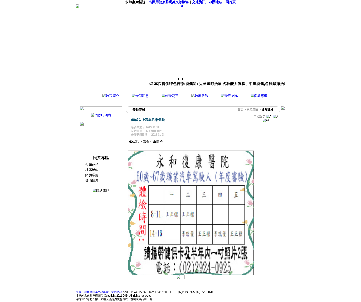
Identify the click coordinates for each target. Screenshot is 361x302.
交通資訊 (199, 2)
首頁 (240, 109)
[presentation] (178, 79)
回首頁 (231, 2)
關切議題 (92, 175)
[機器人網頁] (101, 135)
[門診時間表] (101, 115)
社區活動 (92, 170)
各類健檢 (92, 164)
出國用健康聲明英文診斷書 (169, 2)
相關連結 (215, 2)
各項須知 (92, 180)
